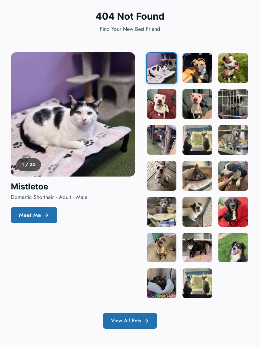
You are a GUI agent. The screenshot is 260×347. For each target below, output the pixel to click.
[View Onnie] (162, 283)
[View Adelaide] (162, 140)
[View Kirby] (162, 176)
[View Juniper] (233, 140)
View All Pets (126, 320)
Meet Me (30, 215)
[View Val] (197, 283)
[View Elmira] (162, 212)
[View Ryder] (162, 248)
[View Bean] (233, 68)
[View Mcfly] (162, 104)
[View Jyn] (197, 248)
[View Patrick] (197, 212)
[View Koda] (233, 248)
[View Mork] (233, 176)
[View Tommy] (233, 212)
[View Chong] (197, 140)
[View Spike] (197, 68)
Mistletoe (29, 186)
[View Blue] (197, 176)
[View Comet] (197, 104)
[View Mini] (233, 104)
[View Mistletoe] (162, 68)
